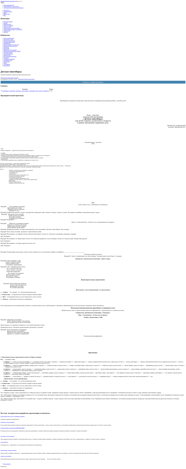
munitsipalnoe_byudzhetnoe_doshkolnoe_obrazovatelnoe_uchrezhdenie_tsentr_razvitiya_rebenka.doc (25, 91)
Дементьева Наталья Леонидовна (26, 79)
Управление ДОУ (7, 60)
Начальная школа (7, 11)
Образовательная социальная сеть (11, 1)
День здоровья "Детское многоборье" (8, 436)
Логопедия (6, 47)
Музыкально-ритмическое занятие (11, 51)
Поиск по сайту (7, 26)
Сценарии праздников (9, 59)
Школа (5, 12)
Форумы (5, 32)
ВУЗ (4, 15)
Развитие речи (7, 55)
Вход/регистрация (7, 21)
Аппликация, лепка (8, 39)
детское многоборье (4, 442)
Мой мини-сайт (7, 24)
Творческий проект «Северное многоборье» (9, 450)
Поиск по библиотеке (8, 38)
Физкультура (6, 61)
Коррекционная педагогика (10, 46)
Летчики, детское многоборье (6, 456)
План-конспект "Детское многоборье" (8, 422)
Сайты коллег (6, 30)
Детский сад (6, 10)
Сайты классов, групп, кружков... (11, 28)
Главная (5, 23)
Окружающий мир (8, 54)
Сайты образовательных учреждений (12, 29)
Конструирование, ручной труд (11, 44)
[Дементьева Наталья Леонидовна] (9, 77)
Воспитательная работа (9, 40)
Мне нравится (6, 464)
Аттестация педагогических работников (13, 7)
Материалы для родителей (10, 50)
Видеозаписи (6, 65)
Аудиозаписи (6, 64)
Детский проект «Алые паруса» (11, 6)
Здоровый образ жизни (9, 42)
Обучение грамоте (8, 52)
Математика (6, 48)
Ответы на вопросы (8, 25)
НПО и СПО (6, 14)
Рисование (6, 57)
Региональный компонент (9, 56)
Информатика (6, 43)
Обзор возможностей (8, 5)
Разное (5, 63)
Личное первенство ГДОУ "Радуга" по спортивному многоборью (13, 416)
